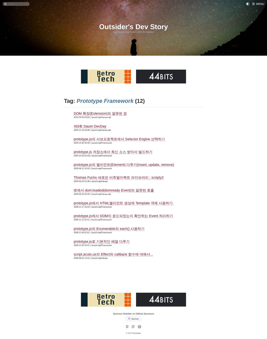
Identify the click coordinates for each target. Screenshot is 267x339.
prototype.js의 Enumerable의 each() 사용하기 (109, 229)
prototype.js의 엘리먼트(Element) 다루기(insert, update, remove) (124, 165)
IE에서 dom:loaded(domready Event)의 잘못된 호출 (114, 190)
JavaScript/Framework (101, 143)
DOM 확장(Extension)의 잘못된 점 (100, 113)
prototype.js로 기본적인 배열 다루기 (102, 241)
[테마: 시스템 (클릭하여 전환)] (247, 4)
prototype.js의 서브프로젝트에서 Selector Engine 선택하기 (119, 139)
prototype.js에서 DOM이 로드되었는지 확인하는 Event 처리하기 (123, 216)
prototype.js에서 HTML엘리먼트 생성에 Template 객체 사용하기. (124, 203)
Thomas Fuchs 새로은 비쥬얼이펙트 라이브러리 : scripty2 (119, 177)
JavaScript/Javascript (101, 117)
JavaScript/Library (99, 181)
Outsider (137, 333)
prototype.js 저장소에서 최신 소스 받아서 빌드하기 (113, 152)
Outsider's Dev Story (133, 27)
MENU (259, 3)
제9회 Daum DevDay (90, 126)
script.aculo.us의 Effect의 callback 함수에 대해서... (113, 254)
